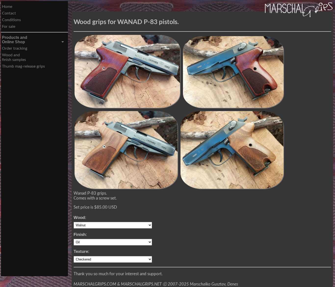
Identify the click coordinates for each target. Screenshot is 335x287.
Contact (9, 13)
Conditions (11, 20)
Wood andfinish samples (14, 57)
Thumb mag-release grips (23, 66)
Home (7, 7)
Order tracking (14, 48)
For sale (8, 27)
